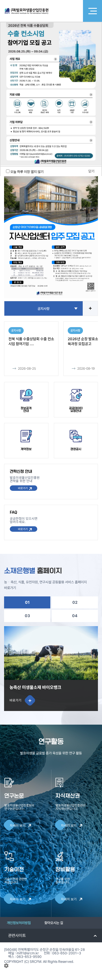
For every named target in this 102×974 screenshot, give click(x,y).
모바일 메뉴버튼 (92, 11)
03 (27, 615)
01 (27, 602)
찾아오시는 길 (53, 923)
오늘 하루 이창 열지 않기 (27, 172)
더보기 (90, 308)
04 (75, 615)
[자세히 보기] (51, 231)
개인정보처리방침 (19, 923)
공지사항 (44, 309)
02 (75, 602)
